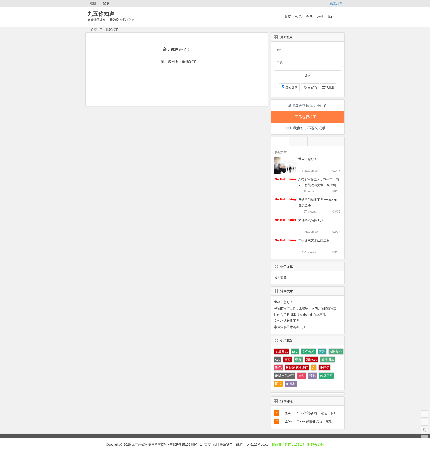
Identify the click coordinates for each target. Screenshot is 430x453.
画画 (287, 359)
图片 (278, 383)
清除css (311, 359)
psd (294, 351)
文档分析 (308, 351)
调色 (278, 367)
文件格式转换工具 (310, 220)
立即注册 (328, 87)
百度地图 (210, 444)
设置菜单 (336, 3)
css (277, 359)
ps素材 (291, 383)
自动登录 (291, 87)
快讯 (298, 17)
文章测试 (281, 351)
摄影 (302, 375)
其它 (331, 17)
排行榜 (324, 367)
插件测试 (327, 359)
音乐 (322, 351)
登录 (106, 3)
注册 (93, 3)
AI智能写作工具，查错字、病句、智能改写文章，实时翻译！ (318, 185)
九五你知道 (101, 14)
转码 (312, 375)
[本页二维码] (424, 438)
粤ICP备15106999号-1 (186, 444)
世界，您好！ (307, 159)
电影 (298, 359)
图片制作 (336, 351)
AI (313, 367)
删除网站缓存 (284, 375)
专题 (309, 17)
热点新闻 (326, 375)
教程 (320, 17)
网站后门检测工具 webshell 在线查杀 (300, 314)
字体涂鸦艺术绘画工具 (314, 240)
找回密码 (310, 87)
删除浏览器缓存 (297, 367)
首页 (288, 17)
